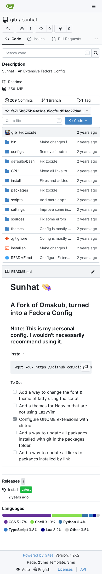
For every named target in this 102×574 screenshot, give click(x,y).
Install (13, 489)
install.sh (18, 248)
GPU (15, 171)
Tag (86, 100)
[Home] (10, 6)
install (16, 180)
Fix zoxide (27, 132)
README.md (21, 257)
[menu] (23, 569)
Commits (21, 100)
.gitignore (19, 238)
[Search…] (95, 53)
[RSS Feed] (8, 29)
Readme (15, 81)
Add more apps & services (62, 199)
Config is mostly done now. (63, 228)
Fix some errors (53, 219)
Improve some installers (60, 209)
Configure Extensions (58, 257)
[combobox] (32, 121)
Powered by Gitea (38, 555)
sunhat (29, 19)
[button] (22, 29)
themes (17, 228)
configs (17, 151)
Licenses (65, 569)
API (83, 569)
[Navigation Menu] (94, 6)
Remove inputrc (53, 151)
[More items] (96, 39)
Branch (53, 100)
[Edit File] (92, 271)
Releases (11, 481)
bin (13, 142)
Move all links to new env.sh (63, 171)
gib (13, 19)
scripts (16, 199)
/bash (23, 161)
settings (18, 209)
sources (17, 219)
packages (19, 190)
